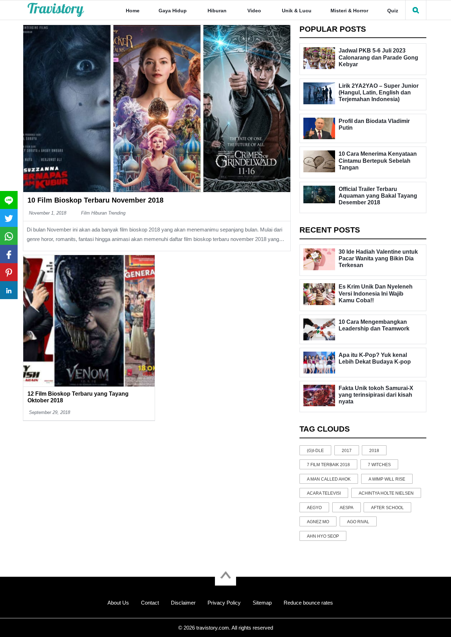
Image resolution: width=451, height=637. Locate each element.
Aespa (346, 507)
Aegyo (314, 507)
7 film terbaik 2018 (328, 464)
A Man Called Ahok (329, 479)
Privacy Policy (224, 603)
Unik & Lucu (296, 10)
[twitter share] (9, 218)
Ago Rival (358, 521)
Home (133, 10)
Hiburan (217, 10)
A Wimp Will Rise (387, 479)
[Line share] (9, 200)
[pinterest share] (9, 272)
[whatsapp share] (9, 236)
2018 (374, 450)
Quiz (392, 10)
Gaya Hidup (173, 10)
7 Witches (379, 464)
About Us (118, 603)
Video (254, 10)
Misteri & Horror (349, 10)
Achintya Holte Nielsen (386, 493)
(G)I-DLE (315, 450)
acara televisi (324, 493)
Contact (150, 603)
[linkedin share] (9, 290)
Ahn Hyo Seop (323, 536)
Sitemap (262, 603)
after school (387, 507)
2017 (347, 450)
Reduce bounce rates (308, 603)
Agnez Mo (318, 521)
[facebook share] (9, 254)
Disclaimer (183, 603)
